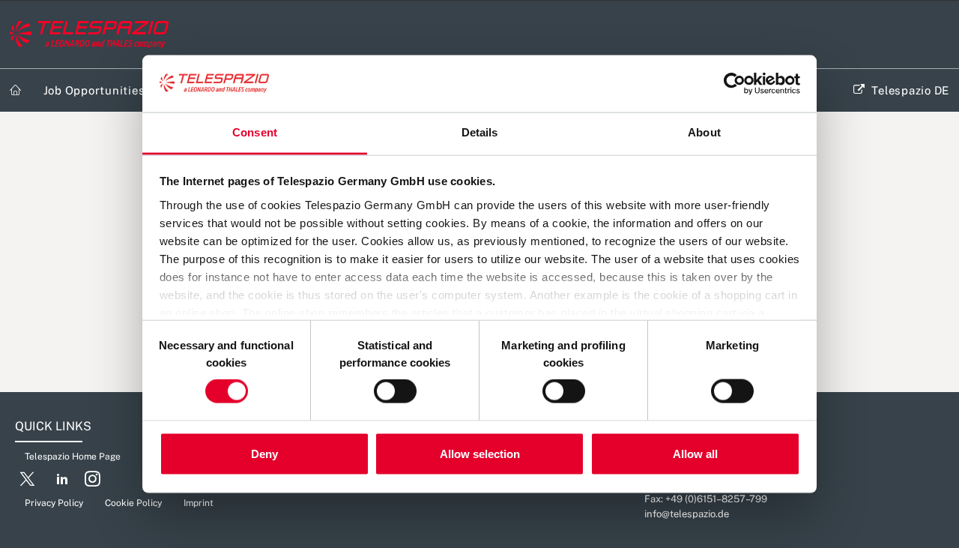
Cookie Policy (133, 503)
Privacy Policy (54, 503)
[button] (27, 482)
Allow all (695, 453)
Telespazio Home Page (73, 456)
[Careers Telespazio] (89, 34)
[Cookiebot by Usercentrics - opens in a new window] (734, 84)
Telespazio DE (910, 90)
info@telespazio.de (686, 514)
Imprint (199, 503)
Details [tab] (480, 132)
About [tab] (704, 132)
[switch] (395, 391)
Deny (264, 453)
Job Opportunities (94, 90)
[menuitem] (15, 90)
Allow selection (480, 453)
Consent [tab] (254, 132)
